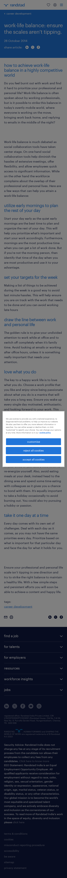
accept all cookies (34, 459)
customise (33, 441)
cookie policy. (45, 433)
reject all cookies (33, 450)
